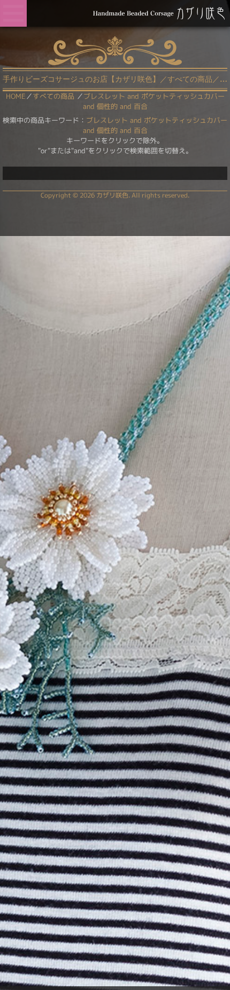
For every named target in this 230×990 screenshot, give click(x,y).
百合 (141, 130)
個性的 (107, 130)
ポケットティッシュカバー (185, 120)
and (136, 120)
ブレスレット (107, 120)
